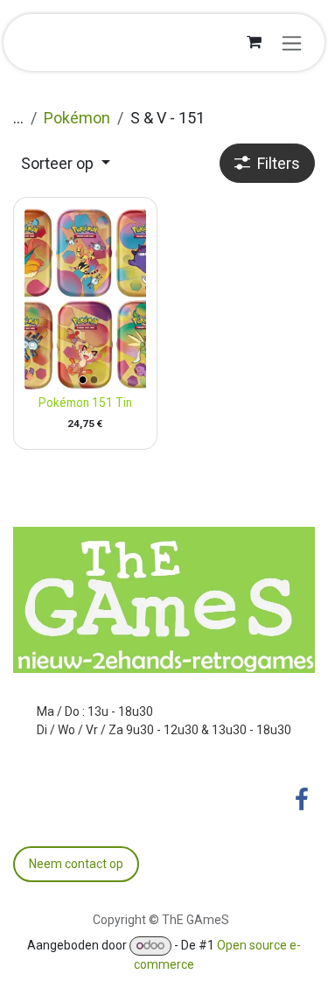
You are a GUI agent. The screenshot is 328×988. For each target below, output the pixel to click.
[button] (65, 163)
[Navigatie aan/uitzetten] (292, 42)
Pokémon (77, 118)
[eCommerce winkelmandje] (253, 42)
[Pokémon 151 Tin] (85, 299)
